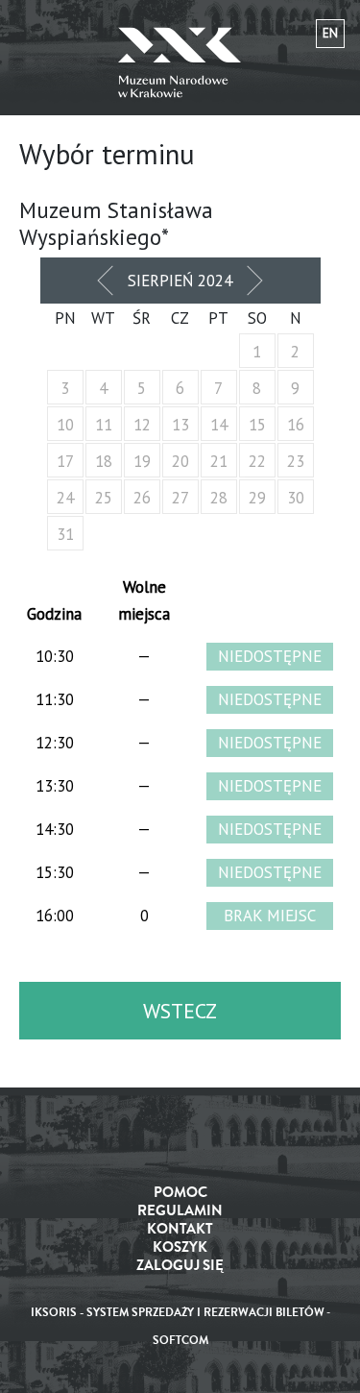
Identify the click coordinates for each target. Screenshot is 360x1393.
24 (65, 497)
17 (65, 461)
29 (257, 497)
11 (103, 424)
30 (295, 497)
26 (142, 497)
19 (142, 461)
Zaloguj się (180, 1266)
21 (219, 461)
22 (257, 461)
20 (180, 461)
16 (295, 424)
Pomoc (180, 1193)
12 (142, 424)
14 (219, 424)
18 (103, 461)
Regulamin (180, 1211)
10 (65, 424)
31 (65, 534)
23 (295, 461)
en (330, 33)
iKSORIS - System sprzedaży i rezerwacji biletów (177, 1313)
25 (103, 497)
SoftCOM (180, 1340)
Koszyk (180, 1247)
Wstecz (180, 1010)
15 (257, 424)
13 (180, 424)
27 (180, 497)
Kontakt (180, 1229)
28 (219, 497)
